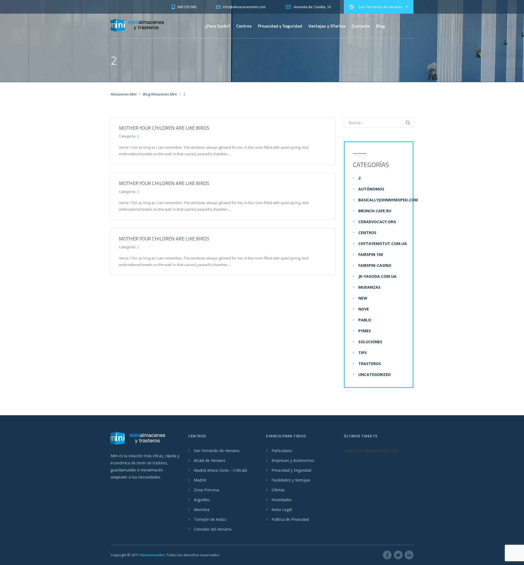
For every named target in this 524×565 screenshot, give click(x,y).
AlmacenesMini (152, 554)
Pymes (364, 330)
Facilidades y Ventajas (291, 480)
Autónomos (371, 189)
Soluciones (370, 341)
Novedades (282, 499)
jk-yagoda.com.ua (377, 276)
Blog (380, 26)
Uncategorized (374, 374)
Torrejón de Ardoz (210, 519)
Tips (362, 352)
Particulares (282, 450)
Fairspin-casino (374, 265)
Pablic (365, 319)
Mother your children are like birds (164, 127)
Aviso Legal (282, 509)
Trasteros (369, 363)
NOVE (363, 309)
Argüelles (202, 499)
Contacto (361, 26)
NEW (362, 298)
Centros (244, 26)
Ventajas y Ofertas (327, 26)
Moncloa (201, 509)
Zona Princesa (206, 489)
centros (367, 232)
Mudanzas (369, 287)
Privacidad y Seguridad (280, 26)
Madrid (200, 480)
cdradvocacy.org (377, 221)
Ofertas (278, 489)
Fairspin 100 (370, 254)
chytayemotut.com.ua (382, 243)
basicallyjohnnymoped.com (388, 199)
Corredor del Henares (213, 529)
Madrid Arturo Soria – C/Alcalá (220, 470)
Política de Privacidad (290, 519)
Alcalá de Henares (209, 460)
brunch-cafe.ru (374, 210)
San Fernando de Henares (217, 450)
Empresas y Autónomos (293, 460)
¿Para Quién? (217, 26)
